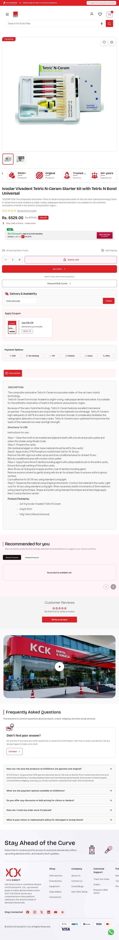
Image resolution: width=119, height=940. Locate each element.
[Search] (109, 23)
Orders (96, 884)
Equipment (54, 886)
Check (109, 300)
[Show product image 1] (7, 159)
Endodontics (55, 881)
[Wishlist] (100, 14)
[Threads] (62, 912)
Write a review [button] (59, 619)
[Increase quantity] (19, 259)
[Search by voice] (101, 23)
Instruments (55, 897)
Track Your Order (101, 879)
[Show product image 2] (20, 159)
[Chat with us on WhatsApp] (111, 932)
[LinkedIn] (48, 912)
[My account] (91, 14)
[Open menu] (7, 14)
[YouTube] (55, 912)
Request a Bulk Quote (100, 891)
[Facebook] (27, 912)
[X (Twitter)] (41, 912)
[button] (59, 235)
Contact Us (76, 881)
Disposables (55, 891)
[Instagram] (34, 912)
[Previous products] (106, 587)
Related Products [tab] (32, 557)
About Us (75, 875)
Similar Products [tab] (12, 557)
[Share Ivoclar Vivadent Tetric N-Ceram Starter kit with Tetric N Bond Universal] (112, 42)
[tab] (13, 373)
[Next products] (113, 587)
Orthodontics (55, 875)
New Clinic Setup (79, 891)
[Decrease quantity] (5, 259)
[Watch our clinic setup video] (59, 666)
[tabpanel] (59, 455)
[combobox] (56, 23)
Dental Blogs (77, 886)
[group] (59, 94)
